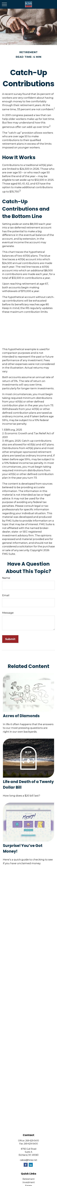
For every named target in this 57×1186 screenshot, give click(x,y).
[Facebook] (26, 1165)
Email (5, 595)
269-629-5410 (32, 1140)
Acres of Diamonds (21, 715)
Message (8, 612)
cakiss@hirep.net (28, 1160)
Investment (29, 1182)
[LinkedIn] (31, 1165)
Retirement (28, 1179)
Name (6, 577)
